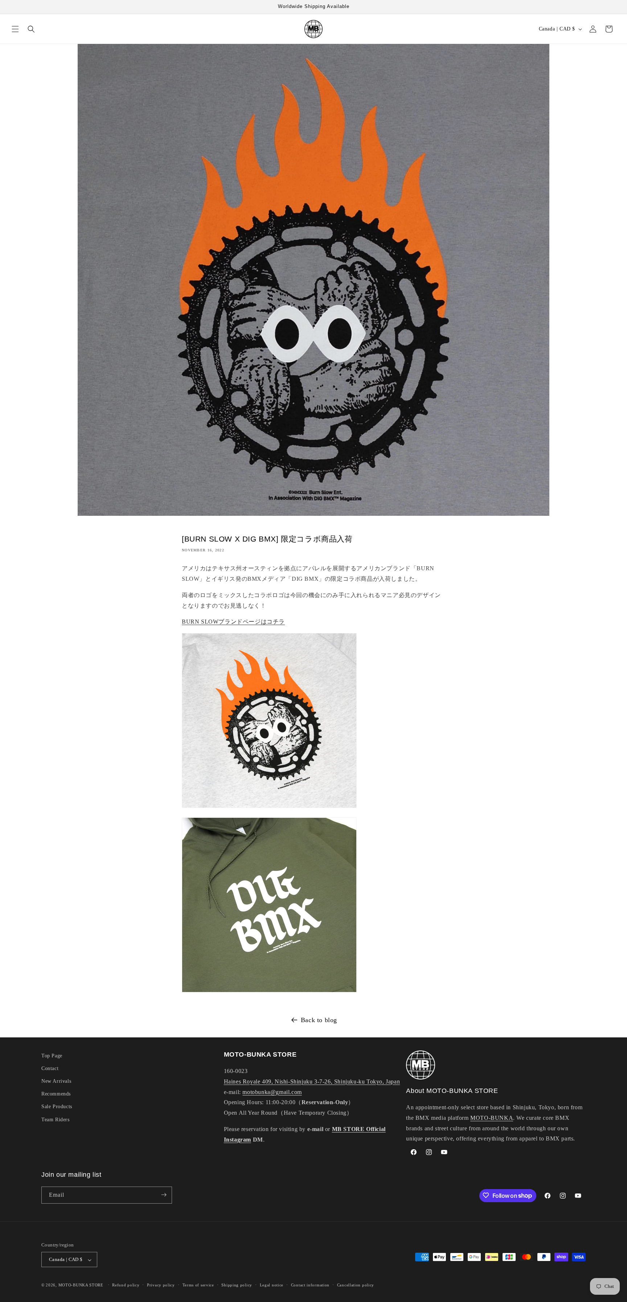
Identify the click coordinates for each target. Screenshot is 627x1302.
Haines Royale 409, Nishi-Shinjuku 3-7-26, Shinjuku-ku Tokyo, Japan (312, 1081)
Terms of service (198, 1285)
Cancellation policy (355, 1285)
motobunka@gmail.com (272, 1092)
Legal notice (271, 1285)
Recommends (56, 1094)
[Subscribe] (164, 1194)
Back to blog (319, 1020)
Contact (49, 1068)
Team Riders (55, 1119)
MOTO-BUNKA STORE (80, 1285)
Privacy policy (161, 1285)
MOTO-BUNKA (491, 1118)
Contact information (310, 1285)
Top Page (51, 1055)
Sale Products (56, 1107)
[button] (15, 29)
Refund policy (125, 1285)
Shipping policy (236, 1285)
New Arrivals (56, 1081)
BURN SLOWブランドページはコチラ (233, 622)
